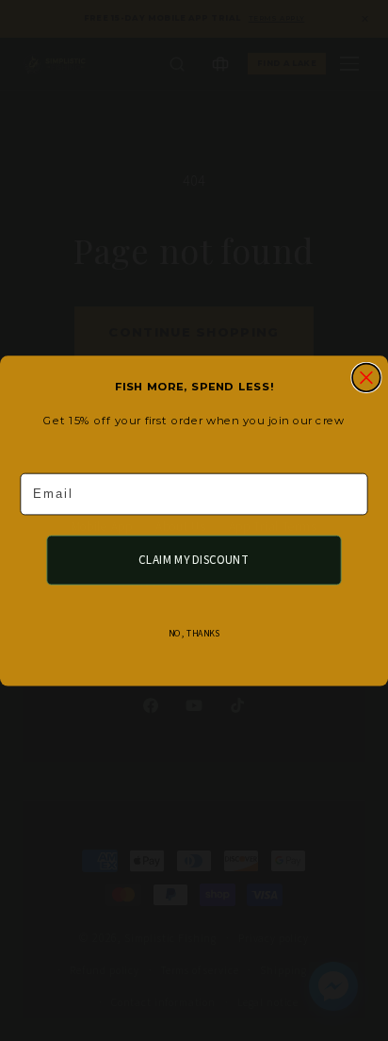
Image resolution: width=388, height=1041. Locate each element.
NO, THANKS (194, 632)
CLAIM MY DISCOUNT (193, 559)
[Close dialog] (366, 377)
